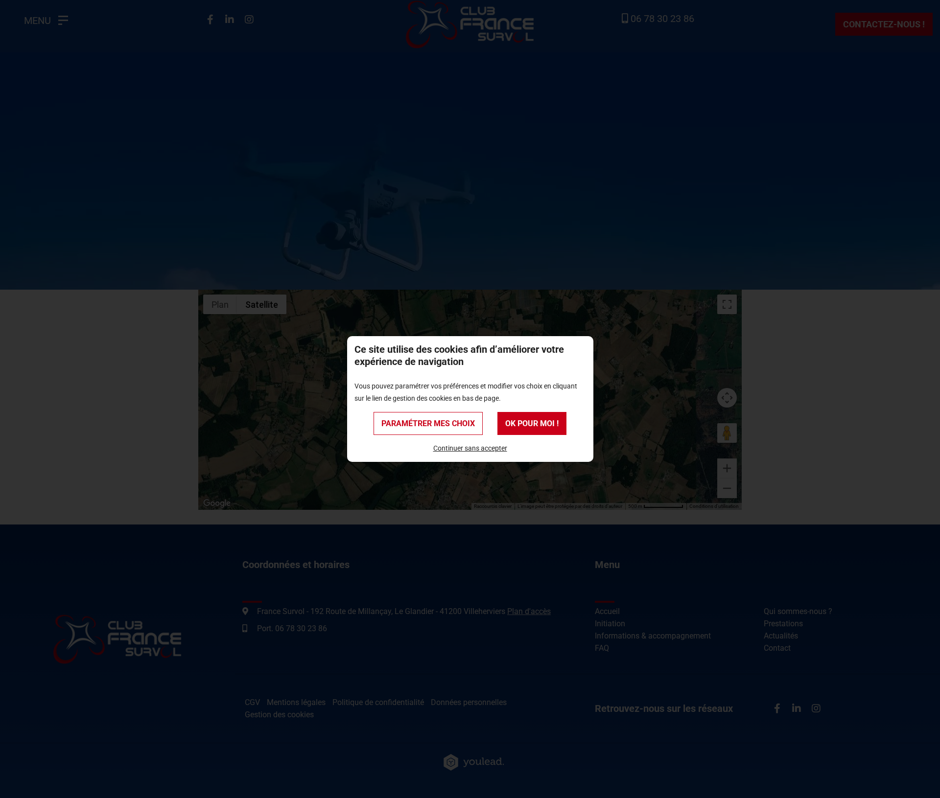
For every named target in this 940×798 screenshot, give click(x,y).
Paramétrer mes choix (428, 423)
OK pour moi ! (532, 423)
